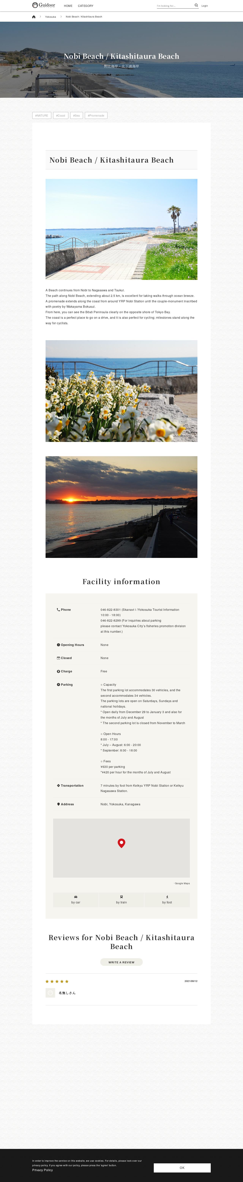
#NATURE (41, 115)
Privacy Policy (42, 1170)
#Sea (76, 115)
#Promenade (96, 115)
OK (182, 1167)
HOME (68, 6)
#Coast (60, 115)
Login (205, 5)
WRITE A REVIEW (121, 962)
